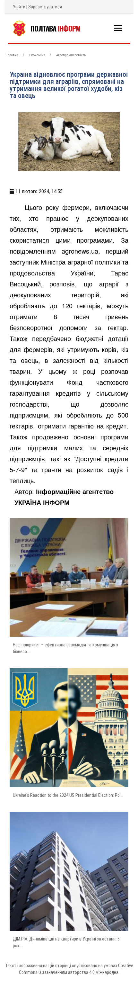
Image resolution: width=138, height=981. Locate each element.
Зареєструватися (45, 6)
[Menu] (118, 28)
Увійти (19, 6)
